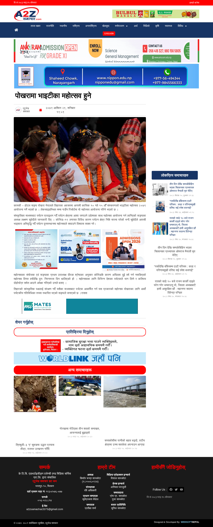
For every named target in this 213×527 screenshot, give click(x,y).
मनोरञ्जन (119, 25)
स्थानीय (63, 25)
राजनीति (50, 25)
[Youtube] (181, 489)
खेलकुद (105, 25)
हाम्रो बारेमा (194, 2)
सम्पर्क (44, 467)
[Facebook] (171, 489)
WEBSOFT (190, 522)
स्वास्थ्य (168, 25)
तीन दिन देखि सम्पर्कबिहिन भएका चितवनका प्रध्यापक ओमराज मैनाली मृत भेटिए (174, 251)
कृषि (157, 25)
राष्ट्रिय (76, 25)
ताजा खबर (35, 25)
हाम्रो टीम (106, 467)
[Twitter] (176, 489)
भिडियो (146, 25)
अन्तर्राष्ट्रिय (91, 25)
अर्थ (136, 25)
